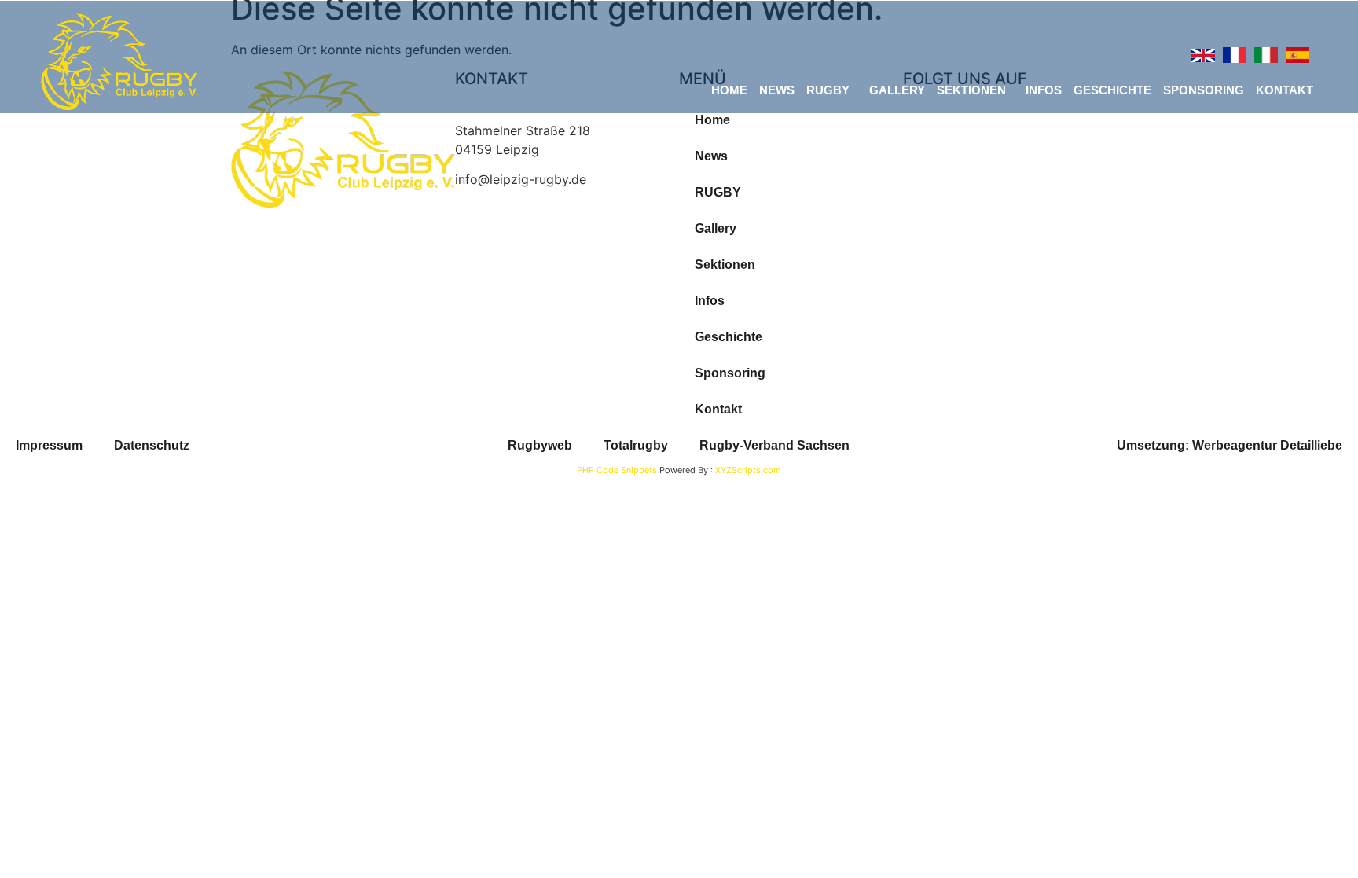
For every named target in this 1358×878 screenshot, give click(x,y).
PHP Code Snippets (617, 470)
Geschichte (1112, 90)
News (777, 90)
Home (729, 90)
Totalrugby (636, 445)
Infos (1044, 90)
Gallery (897, 90)
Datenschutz (151, 445)
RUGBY (828, 90)
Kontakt (1284, 90)
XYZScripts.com (748, 470)
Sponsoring (1203, 90)
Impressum (49, 445)
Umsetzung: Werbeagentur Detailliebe (1229, 445)
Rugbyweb (540, 445)
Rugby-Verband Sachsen (774, 445)
